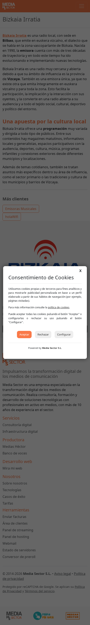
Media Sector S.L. (52, 347)
